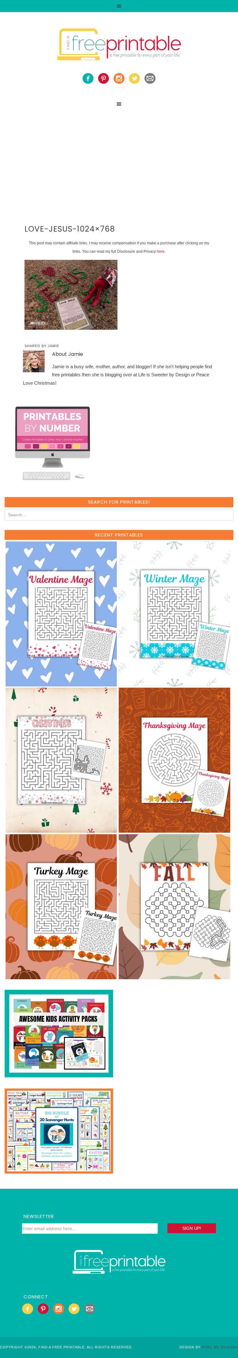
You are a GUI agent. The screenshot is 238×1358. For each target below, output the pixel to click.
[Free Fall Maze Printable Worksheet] (174, 976)
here (161, 251)
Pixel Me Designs (220, 1347)
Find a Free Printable (119, 46)
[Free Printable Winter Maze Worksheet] (174, 683)
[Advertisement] (119, 156)
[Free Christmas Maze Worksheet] (61, 829)
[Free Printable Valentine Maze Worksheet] (61, 683)
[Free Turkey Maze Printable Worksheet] (61, 976)
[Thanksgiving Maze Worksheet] (174, 829)
